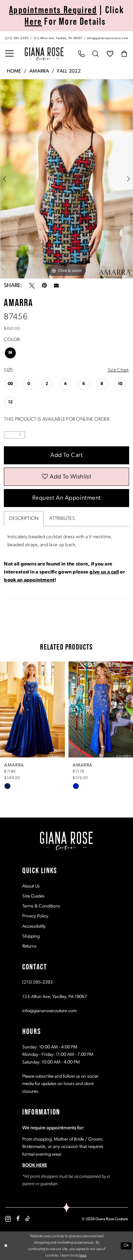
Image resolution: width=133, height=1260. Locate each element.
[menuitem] (66, 37)
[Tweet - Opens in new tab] (32, 286)
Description (23, 518)
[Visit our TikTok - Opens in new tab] (27, 1219)
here (82, 1255)
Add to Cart (66, 455)
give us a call (104, 572)
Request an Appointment (66, 498)
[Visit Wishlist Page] (110, 54)
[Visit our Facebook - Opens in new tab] (18, 1219)
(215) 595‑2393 (37, 982)
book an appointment (29, 580)
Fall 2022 (68, 71)
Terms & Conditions (41, 906)
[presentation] (48, 709)
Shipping (31, 936)
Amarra (39, 71)
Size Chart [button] (118, 370)
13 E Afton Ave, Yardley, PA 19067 (54, 996)
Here (33, 21)
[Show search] (95, 54)
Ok (126, 1245)
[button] (9, 54)
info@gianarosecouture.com (49, 1011)
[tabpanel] (66, 178)
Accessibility (34, 926)
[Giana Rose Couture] (44, 53)
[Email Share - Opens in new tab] (56, 285)
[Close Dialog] (5, 1245)
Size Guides (33, 896)
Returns (29, 946)
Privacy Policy (35, 916)
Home (14, 71)
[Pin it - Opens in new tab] (44, 286)
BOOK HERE (34, 1165)
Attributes (62, 518)
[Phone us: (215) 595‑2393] (81, 54)
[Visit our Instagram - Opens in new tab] (8, 1219)
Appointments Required (53, 9)
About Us (31, 886)
